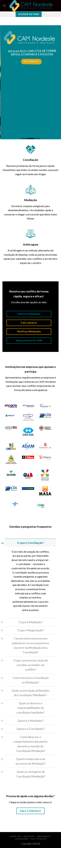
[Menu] (4, 6)
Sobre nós (15, 836)
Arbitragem (43, 836)
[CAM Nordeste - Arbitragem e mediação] (31, 5)
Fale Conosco (39, 839)
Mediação (29, 836)
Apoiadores (21, 839)
